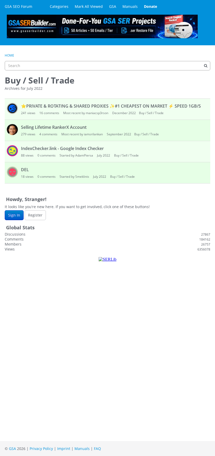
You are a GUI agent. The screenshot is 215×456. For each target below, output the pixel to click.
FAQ (97, 448)
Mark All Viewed (89, 6)
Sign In (14, 215)
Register (35, 215)
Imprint (63, 448)
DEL (25, 170)
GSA (112, 6)
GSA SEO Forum (18, 6)
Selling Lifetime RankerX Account (54, 127)
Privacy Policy (41, 448)
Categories (59, 6)
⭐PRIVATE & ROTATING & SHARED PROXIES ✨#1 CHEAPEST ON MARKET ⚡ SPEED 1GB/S (111, 106)
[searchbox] (107, 65)
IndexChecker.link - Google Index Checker (62, 148)
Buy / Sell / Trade (151, 113)
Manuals (130, 6)
